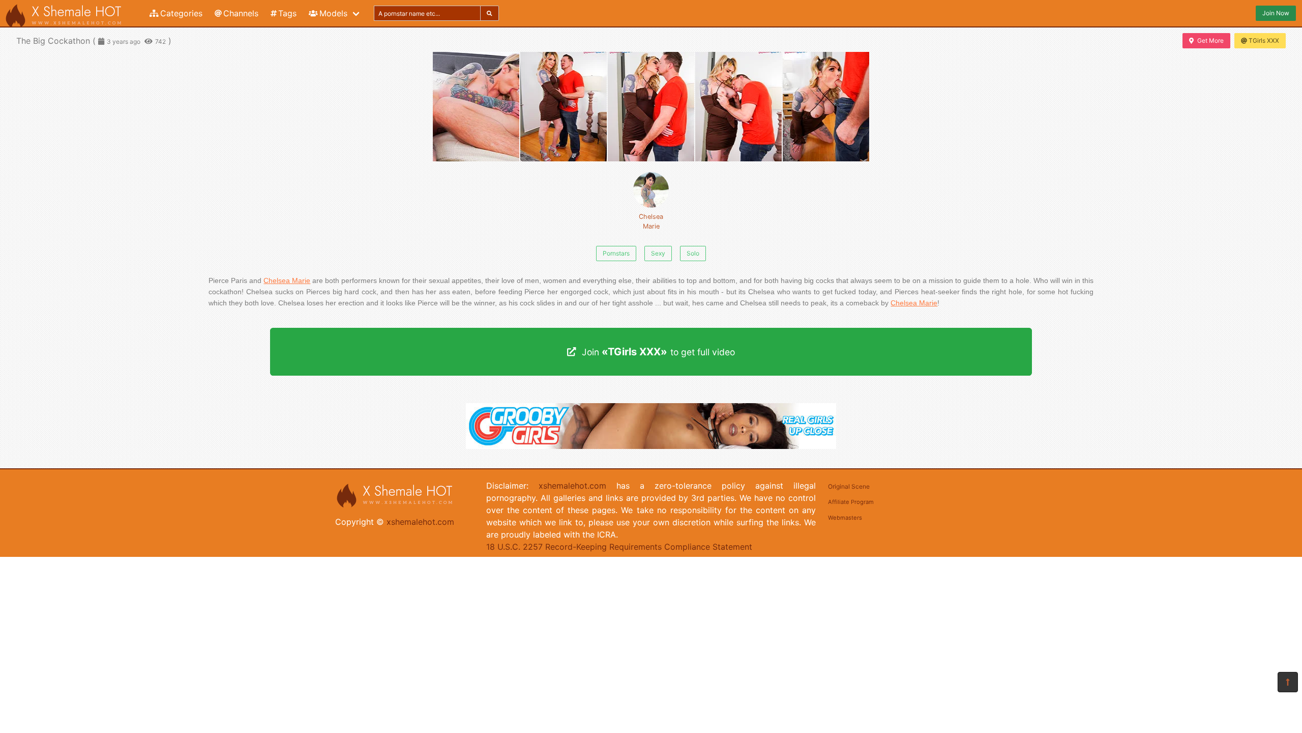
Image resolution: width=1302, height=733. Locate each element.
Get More (1210, 40)
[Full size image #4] (826, 106)
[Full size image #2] (651, 106)
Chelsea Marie (651, 221)
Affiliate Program (851, 501)
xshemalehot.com (420, 522)
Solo (693, 253)
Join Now (1275, 13)
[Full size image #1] (563, 106)
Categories (181, 13)
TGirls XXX (1264, 40)
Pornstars (616, 253)
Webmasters (845, 517)
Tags (287, 13)
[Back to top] (1288, 682)
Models (333, 13)
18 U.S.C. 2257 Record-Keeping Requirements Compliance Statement (619, 547)
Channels (240, 13)
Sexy (658, 253)
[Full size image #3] (738, 106)
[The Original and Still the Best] (651, 446)
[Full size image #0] (476, 106)
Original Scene (849, 486)
